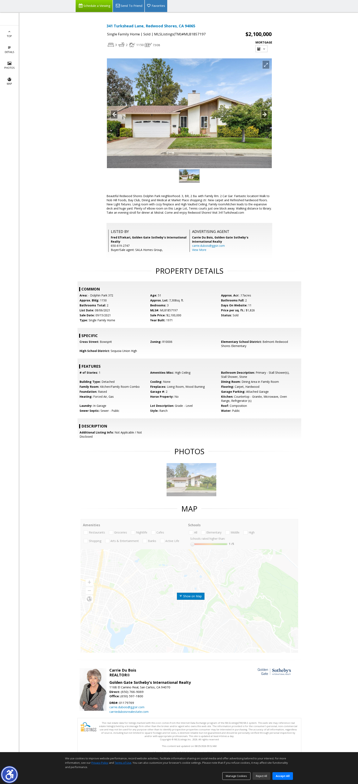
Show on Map (192, 596)
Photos (9, 68)
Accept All (283, 776)
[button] (9, 775)
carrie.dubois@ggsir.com (208, 246)
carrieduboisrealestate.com (129, 711)
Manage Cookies (236, 776)
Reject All (261, 776)
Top (9, 36)
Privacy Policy (99, 763)
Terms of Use (123, 763)
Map (9, 84)
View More (199, 250)
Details (9, 52)
